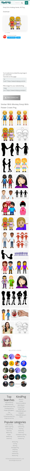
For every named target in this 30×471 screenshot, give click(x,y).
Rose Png (9, 430)
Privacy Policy (21, 407)
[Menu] (26, 3)
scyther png (9, 414)
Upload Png (21, 409)
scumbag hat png (9, 408)
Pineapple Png (15, 447)
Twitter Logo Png (9, 426)
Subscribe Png (9, 424)
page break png (9, 402)
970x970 (4, 188)
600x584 (4, 288)
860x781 (17, 188)
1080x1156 (5, 346)
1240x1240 (17, 172)
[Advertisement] (15, 55)
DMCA (18, 37)
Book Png (15, 451)
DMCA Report (21, 405)
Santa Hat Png (9, 428)
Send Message (11, 37)
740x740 (18, 288)
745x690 (4, 333)
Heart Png (9, 438)
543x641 (18, 125)
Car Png (15, 443)
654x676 (4, 155)
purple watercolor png (9, 406)
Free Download (12, 98)
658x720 (4, 172)
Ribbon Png (9, 432)
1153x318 (17, 258)
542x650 (4, 125)
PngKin (9, 434)
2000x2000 (15, 319)
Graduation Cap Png (21, 434)
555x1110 (20, 215)
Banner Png (15, 455)
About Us (21, 399)
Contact (21, 401)
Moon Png (21, 432)
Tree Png (21, 428)
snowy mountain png (9, 416)
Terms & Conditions (21, 403)
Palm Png (21, 424)
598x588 (4, 140)
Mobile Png (9, 436)
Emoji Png (15, 449)
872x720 (4, 258)
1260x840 (4, 198)
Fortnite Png (21, 438)
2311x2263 (19, 155)
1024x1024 (19, 230)
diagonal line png (9, 418)
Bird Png (15, 445)
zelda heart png (9, 404)
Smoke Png (21, 430)
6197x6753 (20, 140)
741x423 (4, 307)
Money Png (15, 441)
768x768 (4, 215)
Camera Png (21, 426)
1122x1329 (5, 247)
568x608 (18, 247)
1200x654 (17, 198)
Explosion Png (21, 436)
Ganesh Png (15, 453)
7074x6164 (19, 333)
